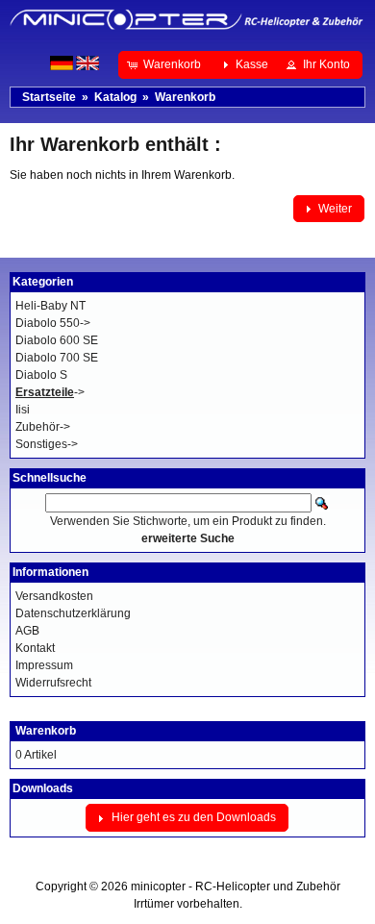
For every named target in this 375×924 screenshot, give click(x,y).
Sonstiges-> (46, 444)
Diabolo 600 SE (56, 340)
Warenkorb (185, 97)
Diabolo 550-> (52, 323)
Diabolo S (41, 375)
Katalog (115, 97)
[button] (165, 64)
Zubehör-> (42, 427)
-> (50, 392)
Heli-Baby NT (50, 305)
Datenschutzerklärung (73, 613)
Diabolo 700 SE (56, 357)
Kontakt (35, 648)
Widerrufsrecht (53, 682)
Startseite (49, 97)
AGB (27, 630)
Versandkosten (54, 596)
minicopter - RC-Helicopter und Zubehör (235, 886)
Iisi (22, 409)
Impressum (44, 665)
